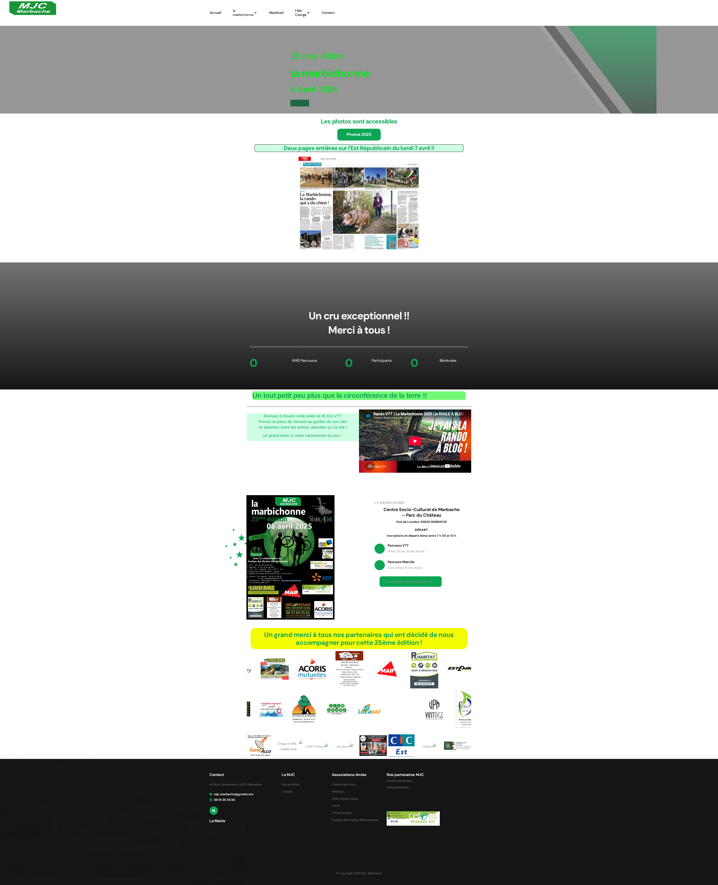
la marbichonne (243, 12)
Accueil (215, 12)
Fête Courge (300, 12)
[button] (411, 581)
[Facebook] (213, 810)
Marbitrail (276, 12)
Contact (328, 12)
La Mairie (217, 820)
